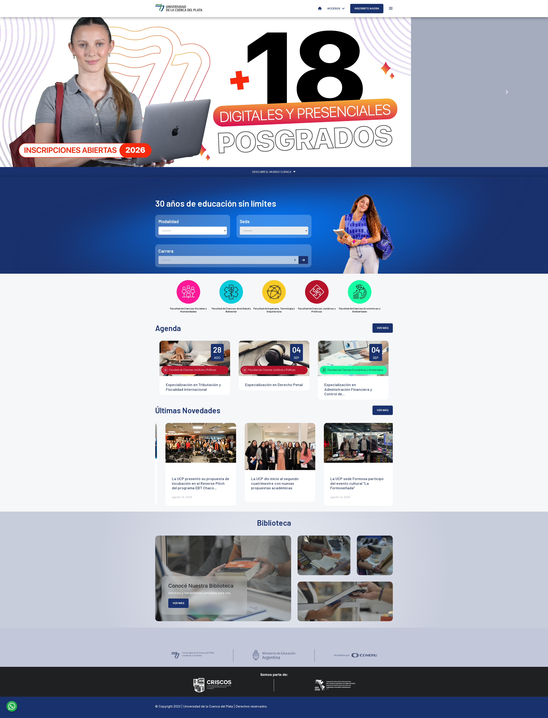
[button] (41, 92)
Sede (245, 221)
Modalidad (168, 221)
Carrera (165, 251)
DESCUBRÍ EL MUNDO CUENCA (272, 171)
